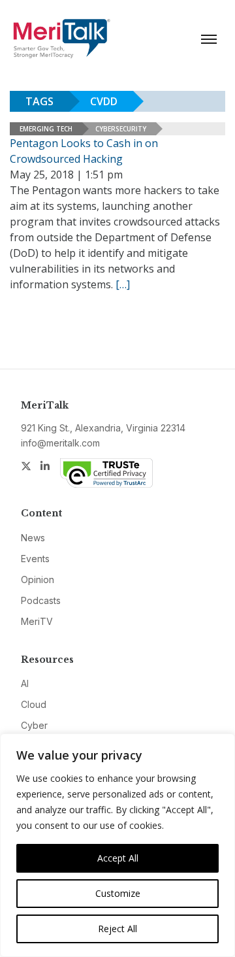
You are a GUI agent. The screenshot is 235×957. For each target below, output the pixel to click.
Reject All (117, 928)
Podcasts (41, 600)
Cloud (33, 704)
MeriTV (37, 621)
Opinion (37, 579)
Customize (117, 893)
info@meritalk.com (60, 442)
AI (25, 683)
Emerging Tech (46, 128)
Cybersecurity (120, 128)
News (33, 537)
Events (35, 558)
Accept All (117, 858)
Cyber (34, 725)
